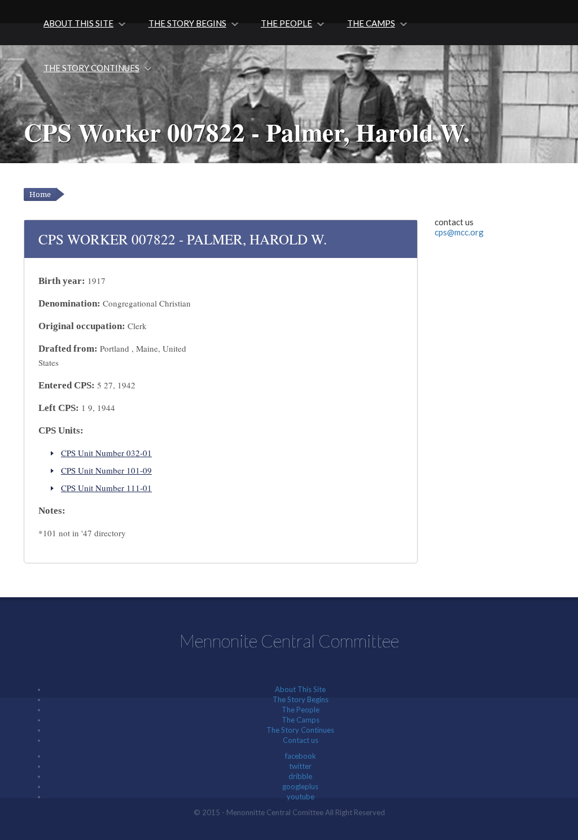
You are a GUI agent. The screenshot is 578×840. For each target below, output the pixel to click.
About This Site (78, 23)
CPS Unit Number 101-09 (106, 470)
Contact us (300, 740)
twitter (300, 766)
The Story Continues (91, 68)
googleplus (300, 786)
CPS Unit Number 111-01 (106, 487)
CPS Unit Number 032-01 (106, 452)
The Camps (371, 23)
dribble (300, 776)
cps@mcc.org (459, 232)
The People (286, 23)
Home (40, 194)
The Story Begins (187, 23)
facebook (300, 755)
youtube (300, 796)
